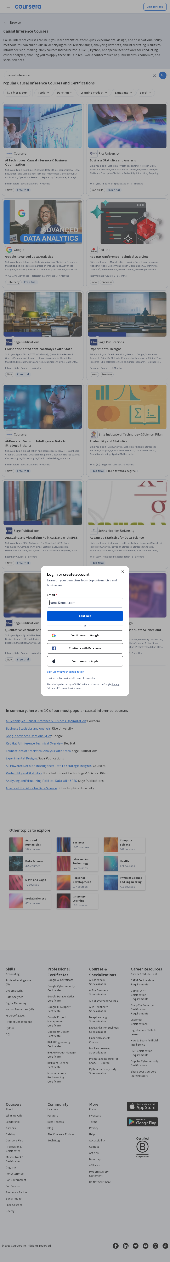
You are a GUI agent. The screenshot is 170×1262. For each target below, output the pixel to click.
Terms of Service (66, 688)
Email (52, 595)
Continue (85, 616)
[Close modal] (122, 571)
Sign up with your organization (65, 672)
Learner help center (84, 678)
